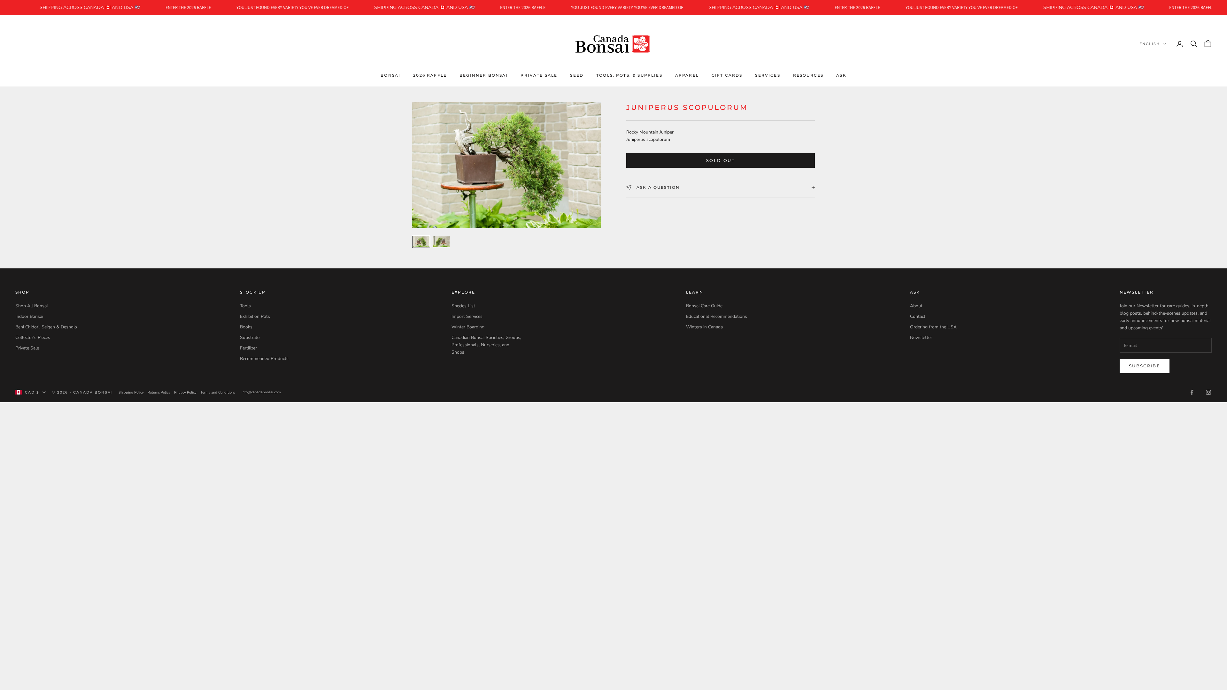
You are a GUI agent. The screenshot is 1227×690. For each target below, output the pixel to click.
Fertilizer (248, 348)
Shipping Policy (131, 392)
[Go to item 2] (442, 242)
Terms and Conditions (217, 392)
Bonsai (390, 75)
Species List (463, 306)
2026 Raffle (430, 75)
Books (246, 327)
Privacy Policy (185, 392)
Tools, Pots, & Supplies (629, 75)
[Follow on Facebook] (1192, 392)
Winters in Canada (704, 327)
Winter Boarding (467, 327)
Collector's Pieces (32, 337)
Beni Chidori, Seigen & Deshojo (46, 327)
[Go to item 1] (421, 242)
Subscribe (1144, 365)
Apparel (687, 75)
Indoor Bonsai (29, 316)
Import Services (466, 316)
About (916, 306)
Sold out (720, 160)
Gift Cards (727, 75)
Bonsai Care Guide (704, 306)
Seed (576, 75)
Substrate (249, 337)
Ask (841, 75)
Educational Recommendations (716, 316)
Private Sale (539, 75)
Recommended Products (264, 359)
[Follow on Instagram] (1208, 392)
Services (767, 75)
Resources (808, 75)
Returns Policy (159, 392)
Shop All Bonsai (31, 306)
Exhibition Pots (255, 316)
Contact (917, 316)
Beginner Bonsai (483, 75)
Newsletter (921, 337)
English (1149, 44)
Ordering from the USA (933, 327)
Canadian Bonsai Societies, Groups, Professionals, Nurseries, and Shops (486, 344)
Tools (245, 306)
